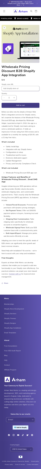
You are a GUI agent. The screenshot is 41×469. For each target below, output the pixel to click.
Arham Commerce (12, 461)
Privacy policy (9, 464)
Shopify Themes (10, 318)
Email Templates (10, 332)
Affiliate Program (10, 370)
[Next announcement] (37, 3)
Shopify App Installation (12, 328)
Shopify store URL (7, 84)
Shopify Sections (10, 313)
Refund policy (35, 461)
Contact (7, 365)
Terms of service (20, 464)
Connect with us (15, 274)
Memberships (9, 304)
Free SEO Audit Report (12, 351)
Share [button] (6, 283)
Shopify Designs (10, 323)
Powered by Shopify (23, 461)
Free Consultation (10, 346)
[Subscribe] (32, 419)
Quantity (4, 93)
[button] (4, 11)
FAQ (5, 360)
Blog (5, 355)
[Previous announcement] (4, 3)
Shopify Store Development (14, 309)
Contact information (32, 464)
